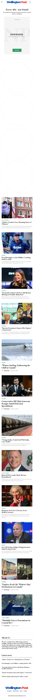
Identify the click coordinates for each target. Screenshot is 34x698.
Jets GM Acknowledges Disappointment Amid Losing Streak (16, 548)
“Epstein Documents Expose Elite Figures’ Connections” (16, 329)
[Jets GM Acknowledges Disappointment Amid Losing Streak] (17, 532)
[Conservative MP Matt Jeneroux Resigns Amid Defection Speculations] (17, 385)
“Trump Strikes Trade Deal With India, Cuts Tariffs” (15, 441)
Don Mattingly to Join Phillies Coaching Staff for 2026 (16, 258)
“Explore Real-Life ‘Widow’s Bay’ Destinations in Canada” (16, 585)
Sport (3, 255)
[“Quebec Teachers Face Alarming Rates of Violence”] (17, 207)
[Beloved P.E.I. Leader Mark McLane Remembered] (17, 460)
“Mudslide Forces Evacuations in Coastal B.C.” (16, 621)
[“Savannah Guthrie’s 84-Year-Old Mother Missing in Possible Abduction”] (17, 278)
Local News (5, 220)
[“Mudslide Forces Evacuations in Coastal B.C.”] (17, 605)
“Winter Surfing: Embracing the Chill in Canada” (16, 366)
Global (4, 290)
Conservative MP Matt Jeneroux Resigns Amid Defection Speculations (16, 403)
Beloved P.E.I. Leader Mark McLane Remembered (14, 476)
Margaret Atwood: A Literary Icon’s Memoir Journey (14, 511)
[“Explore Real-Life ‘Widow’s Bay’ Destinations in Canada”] (17, 569)
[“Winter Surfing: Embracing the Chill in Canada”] (17, 350)
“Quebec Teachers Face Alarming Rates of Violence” (16, 223)
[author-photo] (3, 370)
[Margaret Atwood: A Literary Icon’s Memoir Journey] (17, 495)
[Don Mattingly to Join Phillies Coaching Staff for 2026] (17, 243)
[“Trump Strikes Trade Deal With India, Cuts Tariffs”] (17, 425)
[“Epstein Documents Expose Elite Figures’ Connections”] (17, 313)
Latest (4, 398)
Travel (4, 581)
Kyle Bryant (6, 370)
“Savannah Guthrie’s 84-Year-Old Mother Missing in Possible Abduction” (16, 294)
